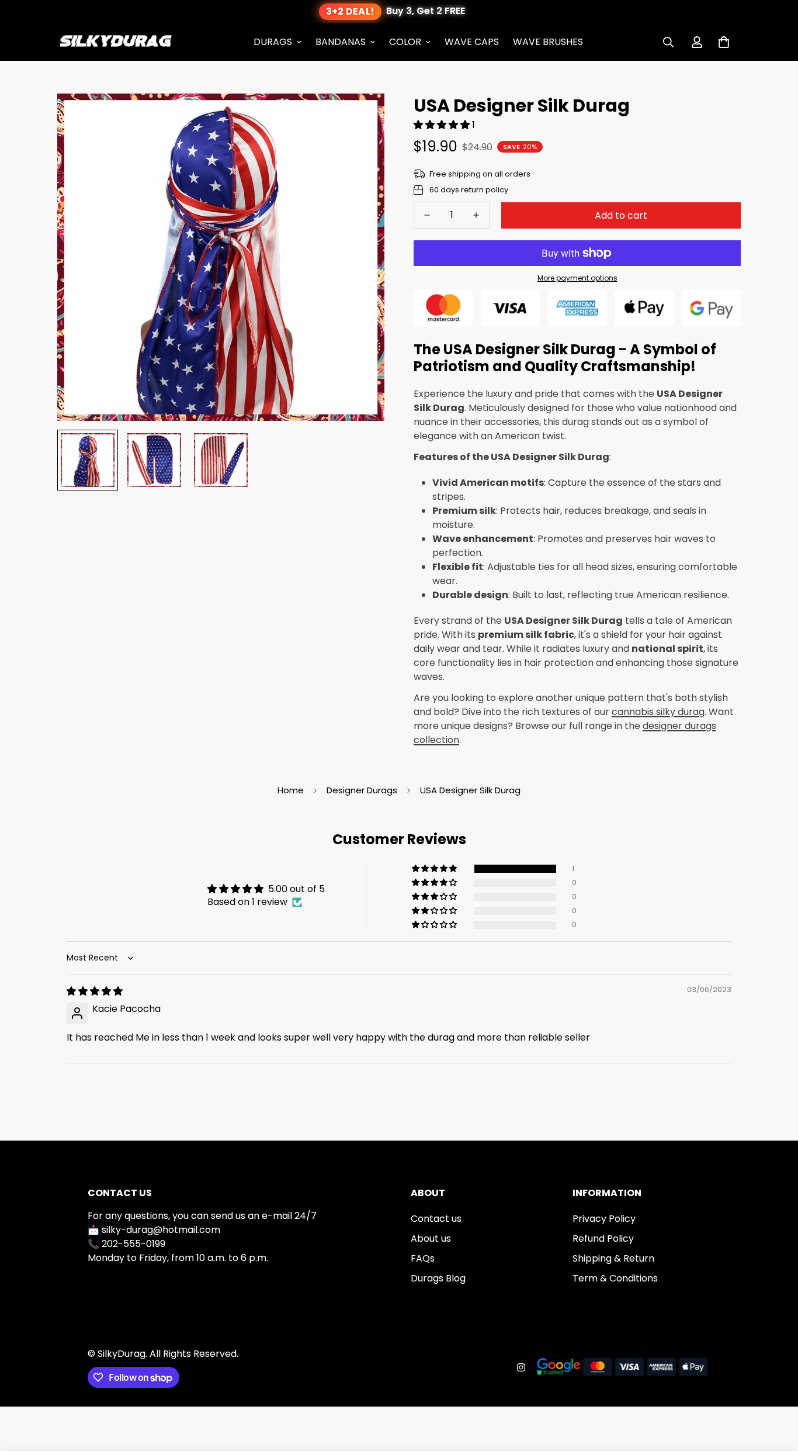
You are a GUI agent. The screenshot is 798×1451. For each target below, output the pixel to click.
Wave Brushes (548, 42)
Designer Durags (362, 790)
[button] (723, 42)
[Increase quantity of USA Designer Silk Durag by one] (476, 215)
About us (431, 1238)
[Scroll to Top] (775, 1387)
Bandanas (340, 42)
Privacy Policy (604, 1218)
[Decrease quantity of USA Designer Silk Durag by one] (427, 215)
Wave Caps (472, 42)
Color (405, 42)
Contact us (436, 1218)
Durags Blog (438, 1278)
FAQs (423, 1258)
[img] (95, 991)
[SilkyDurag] (115, 42)
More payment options (577, 278)
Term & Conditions (615, 1278)
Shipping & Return (613, 1258)
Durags (273, 42)
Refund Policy (603, 1238)
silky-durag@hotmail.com (161, 1229)
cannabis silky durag (658, 711)
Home (290, 790)
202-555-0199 (133, 1243)
